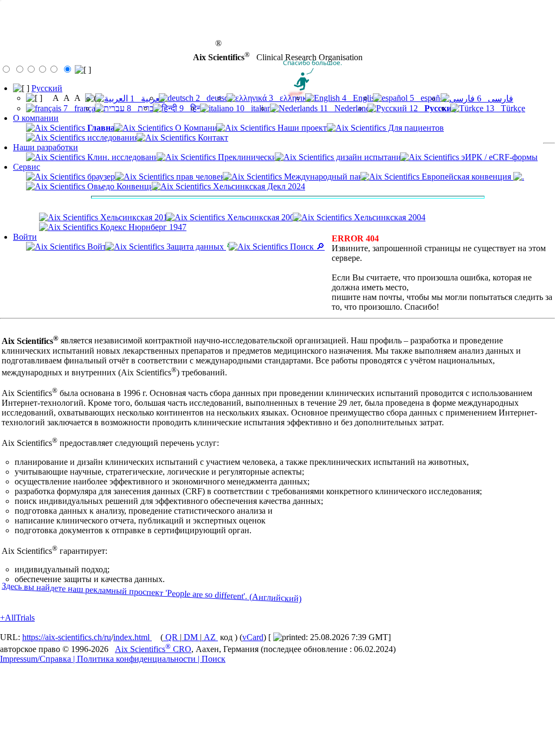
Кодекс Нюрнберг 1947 (142, 227)
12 (431, 108)
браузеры (103, 176)
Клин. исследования (124, 157)
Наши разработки (45, 147)
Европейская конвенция (466, 176)
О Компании (197, 127)
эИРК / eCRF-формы (498, 157)
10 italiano (255, 108)
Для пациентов (415, 127)
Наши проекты (304, 127)
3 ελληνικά (289, 98)
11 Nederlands (345, 108)
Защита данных (195, 246)
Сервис (26, 166)
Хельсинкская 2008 (262, 217)
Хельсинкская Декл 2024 (258, 186)
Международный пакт (324, 176)
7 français (81, 108)
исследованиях (114, 137)
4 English (359, 98)
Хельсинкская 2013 (135, 217)
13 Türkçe (504, 108)
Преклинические (248, 157)
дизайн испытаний (370, 157)
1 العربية (146, 98)
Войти (25, 236)
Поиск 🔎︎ (306, 246)
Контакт (212, 137)
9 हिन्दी (191, 108)
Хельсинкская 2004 (388, 217)
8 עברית (142, 108)
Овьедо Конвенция (121, 186)
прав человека (201, 176)
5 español (427, 98)
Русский (46, 88)
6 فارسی (494, 98)
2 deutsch (213, 98)
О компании (36, 118)
